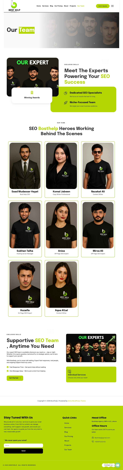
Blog (51, 6)
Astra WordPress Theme (77, 401)
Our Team (80, 6)
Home (39, 6)
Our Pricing (58, 6)
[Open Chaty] (117, 465)
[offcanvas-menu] (112, 6)
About (66, 6)
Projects (73, 6)
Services (45, 6)
